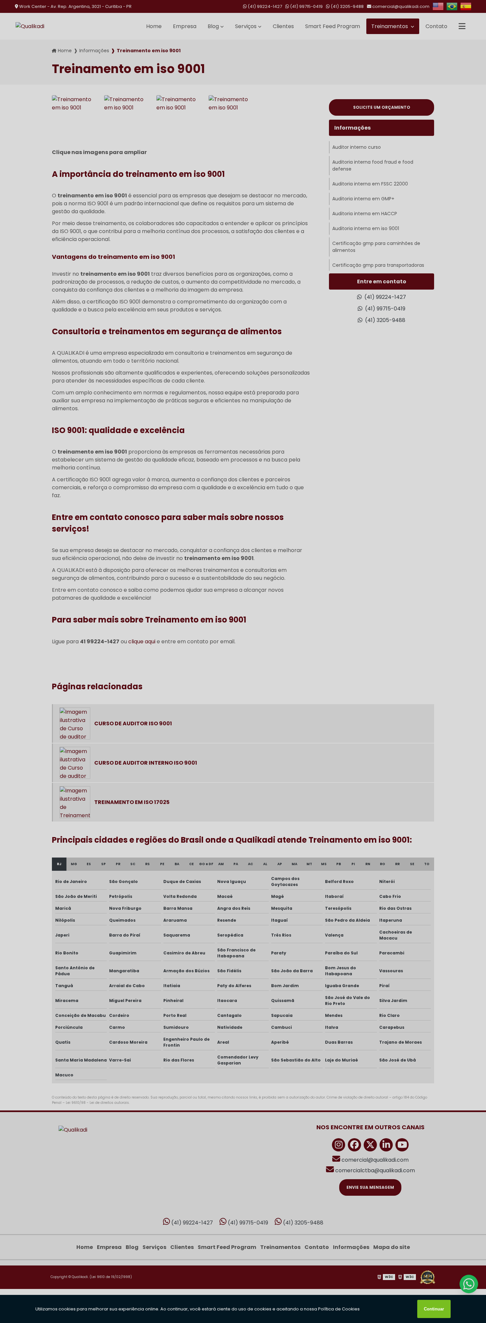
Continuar (434, 1308)
